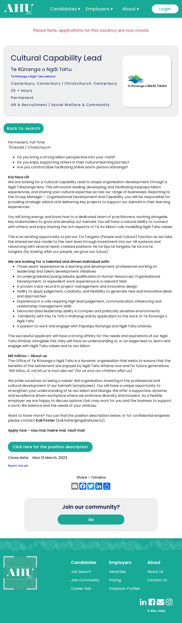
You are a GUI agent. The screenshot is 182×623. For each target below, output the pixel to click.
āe (91, 519)
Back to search (23, 128)
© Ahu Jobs (156, 610)
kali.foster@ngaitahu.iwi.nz (80, 420)
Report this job (18, 465)
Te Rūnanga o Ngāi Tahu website (33, 76)
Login (165, 9)
